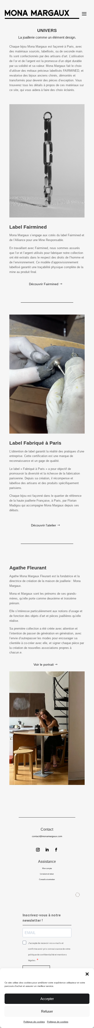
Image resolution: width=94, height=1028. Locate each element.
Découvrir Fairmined (43, 284)
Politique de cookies (34, 1021)
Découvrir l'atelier (43, 525)
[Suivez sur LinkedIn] (47, 849)
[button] (87, 974)
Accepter (47, 999)
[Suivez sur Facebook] (56, 849)
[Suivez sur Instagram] (38, 849)
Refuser (47, 1011)
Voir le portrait (44, 664)
